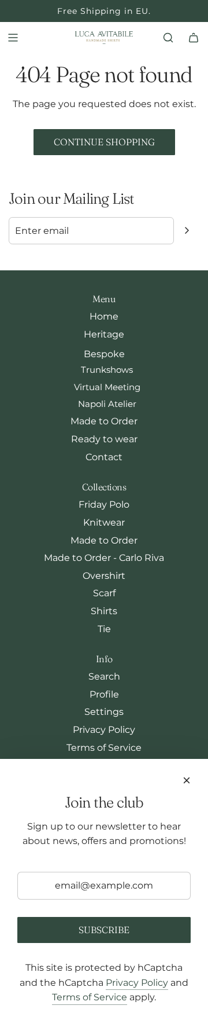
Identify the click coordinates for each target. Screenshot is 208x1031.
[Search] (168, 37)
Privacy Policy (137, 982)
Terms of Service (89, 997)
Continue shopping (104, 142)
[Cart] (193, 37)
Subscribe (104, 929)
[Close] (186, 780)
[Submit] (186, 230)
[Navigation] (12, 37)
